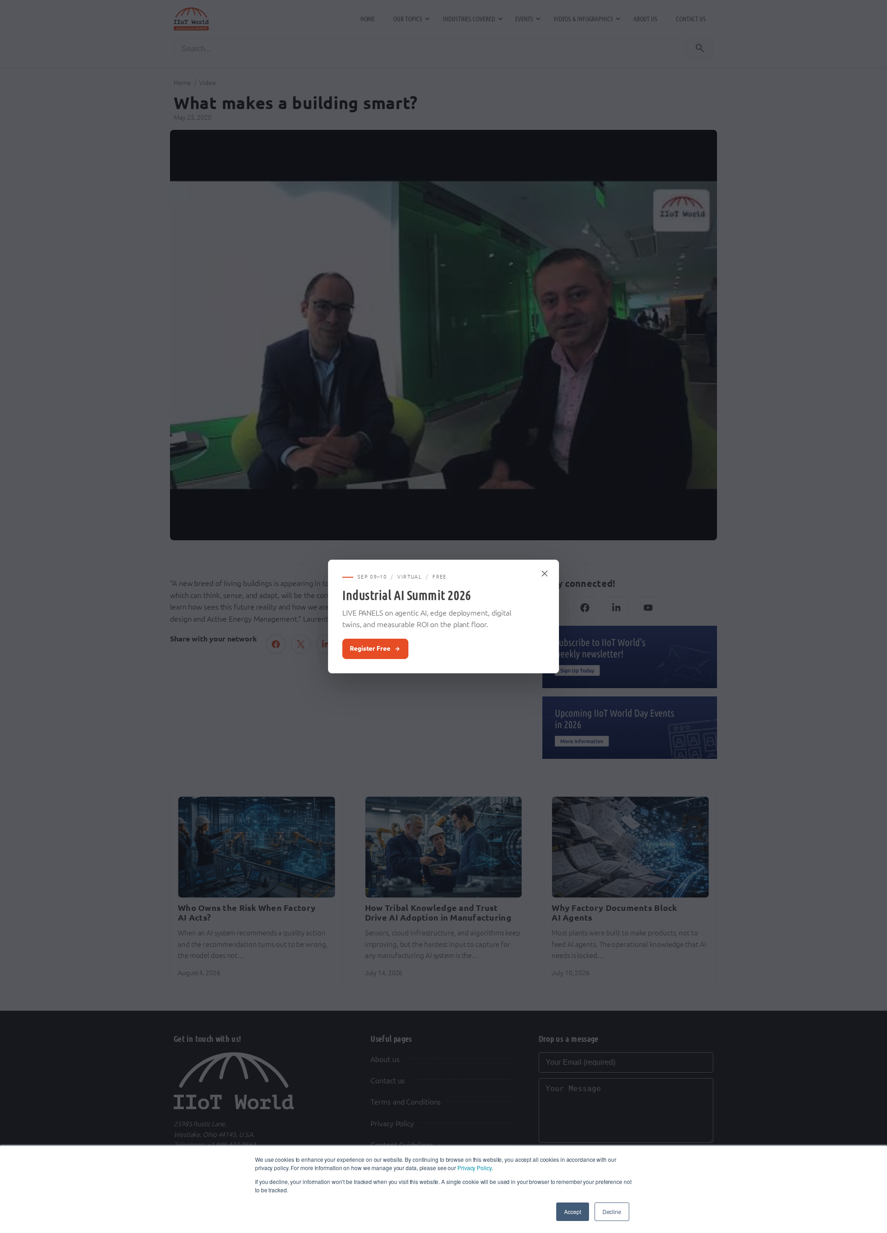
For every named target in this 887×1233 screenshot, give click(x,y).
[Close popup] (545, 573)
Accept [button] (572, 1211)
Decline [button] (611, 1211)
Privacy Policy (474, 1168)
